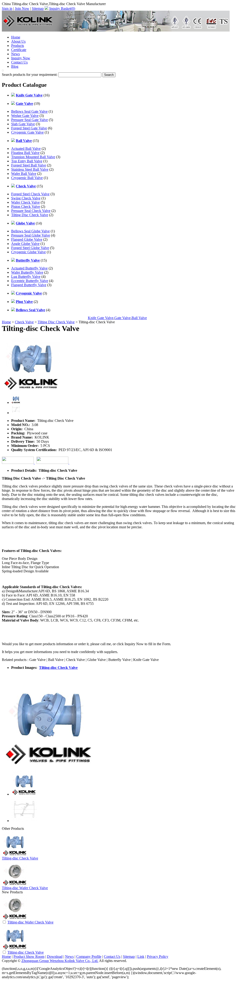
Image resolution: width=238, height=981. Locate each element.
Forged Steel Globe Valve (30, 248)
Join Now (22, 8)
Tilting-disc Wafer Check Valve (25, 888)
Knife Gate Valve (100, 318)
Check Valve (24, 322)
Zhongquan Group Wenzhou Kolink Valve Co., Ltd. (59, 961)
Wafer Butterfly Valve (27, 272)
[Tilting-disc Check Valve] (14, 949)
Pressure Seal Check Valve (30, 211)
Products (17, 46)
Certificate (18, 50)
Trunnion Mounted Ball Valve (33, 157)
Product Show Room (28, 957)
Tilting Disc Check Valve (29, 215)
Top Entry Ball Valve (26, 161)
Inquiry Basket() (62, 8)
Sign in (7, 8)
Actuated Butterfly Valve (29, 268)
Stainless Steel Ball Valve (29, 169)
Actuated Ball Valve (26, 149)
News (15, 54)
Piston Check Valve (25, 206)
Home (15, 37)
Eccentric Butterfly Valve (29, 281)
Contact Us (19, 62)
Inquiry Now (20, 58)
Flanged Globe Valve (26, 239)
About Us (18, 41)
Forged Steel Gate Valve (29, 128)
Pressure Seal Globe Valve (30, 235)
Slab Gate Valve (23, 124)
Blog (14, 66)
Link (140, 957)
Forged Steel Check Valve (30, 194)
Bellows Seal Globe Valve (30, 231)
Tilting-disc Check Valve (58, 668)
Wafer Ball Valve (23, 174)
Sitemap (38, 8)
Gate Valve (122, 318)
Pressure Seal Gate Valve (29, 120)
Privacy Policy (157, 957)
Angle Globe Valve (25, 244)
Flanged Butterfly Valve (28, 285)
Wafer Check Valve (25, 202)
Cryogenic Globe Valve (28, 252)
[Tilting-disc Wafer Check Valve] (14, 918)
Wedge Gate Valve (25, 116)
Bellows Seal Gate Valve (29, 111)
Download (55, 957)
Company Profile (88, 957)
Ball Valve (139, 318)
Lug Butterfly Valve (25, 277)
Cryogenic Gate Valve (27, 132)
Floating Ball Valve (25, 153)
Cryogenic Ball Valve (27, 178)
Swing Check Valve (25, 198)
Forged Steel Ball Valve (28, 165)
